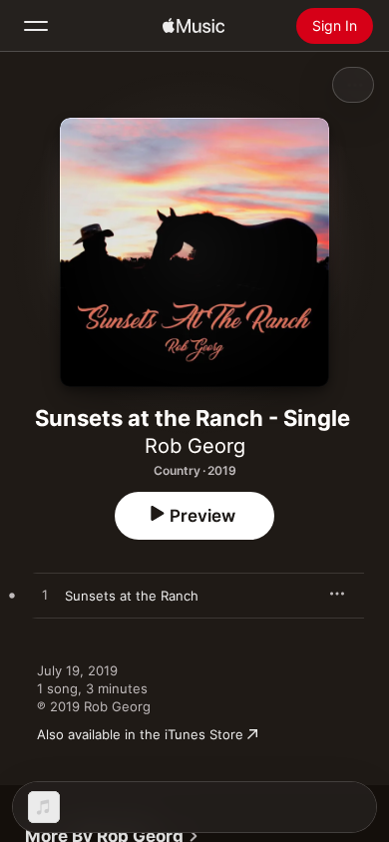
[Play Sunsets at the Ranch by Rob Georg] (45, 596)
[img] (193, 26)
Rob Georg (195, 446)
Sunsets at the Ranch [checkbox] (131, 596)
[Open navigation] (36, 26)
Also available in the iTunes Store (140, 734)
